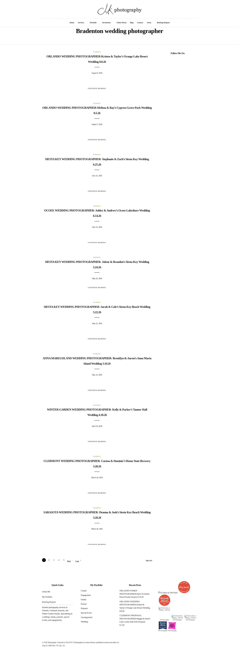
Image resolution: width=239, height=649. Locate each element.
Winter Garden (48, 614)
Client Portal (121, 23)
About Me (46, 592)
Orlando (45, 610)
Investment (106, 23)
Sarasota (61, 610)
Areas (149, 23)
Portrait (84, 604)
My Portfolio (47, 597)
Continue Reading (97, 88)
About (71, 23)
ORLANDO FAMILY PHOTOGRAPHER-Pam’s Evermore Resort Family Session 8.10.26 (134, 594)
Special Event (86, 613)
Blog (131, 23)
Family (83, 599)
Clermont (53, 610)
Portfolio (93, 23)
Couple (84, 591)
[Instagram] (12, 5)
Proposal (84, 608)
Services (81, 23)
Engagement (86, 595)
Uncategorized (86, 617)
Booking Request (163, 23)
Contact (140, 23)
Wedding (97, 52)
